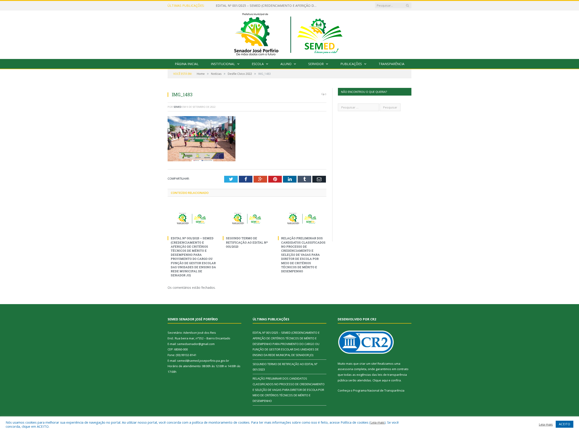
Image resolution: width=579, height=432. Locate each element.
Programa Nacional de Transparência (378, 390)
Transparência (391, 64)
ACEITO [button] (564, 424)
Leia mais (377, 422)
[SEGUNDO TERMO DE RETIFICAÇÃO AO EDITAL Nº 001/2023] (247, 219)
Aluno (286, 64)
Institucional (223, 64)
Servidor (316, 64)
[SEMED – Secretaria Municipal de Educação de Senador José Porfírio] (289, 33)
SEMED (177, 106)
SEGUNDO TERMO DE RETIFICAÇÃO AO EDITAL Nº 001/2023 (247, 242)
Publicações (351, 64)
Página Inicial (187, 64)
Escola (258, 64)
